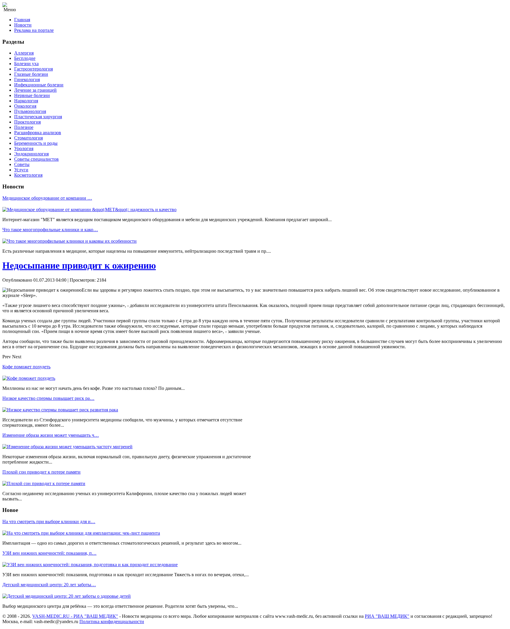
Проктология (27, 121)
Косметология (28, 175)
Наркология (26, 100)
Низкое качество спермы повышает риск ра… (48, 398)
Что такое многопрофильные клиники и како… (50, 229)
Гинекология (27, 79)
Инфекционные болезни (38, 84)
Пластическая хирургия (38, 116)
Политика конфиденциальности (111, 621)
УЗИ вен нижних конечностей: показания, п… (49, 553)
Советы (22, 164)
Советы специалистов (36, 159)
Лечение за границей (35, 90)
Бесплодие (24, 58)
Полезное (23, 127)
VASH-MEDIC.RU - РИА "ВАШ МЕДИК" (75, 616)
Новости (23, 24)
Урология (23, 148)
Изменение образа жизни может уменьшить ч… (50, 435)
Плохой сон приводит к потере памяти (41, 471)
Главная (22, 19)
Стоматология (28, 137)
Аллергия (24, 52)
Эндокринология (31, 153)
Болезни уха (26, 63)
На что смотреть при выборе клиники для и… (48, 521)
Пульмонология (30, 111)
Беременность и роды (36, 143)
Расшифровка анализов (37, 132)
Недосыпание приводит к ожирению (79, 265)
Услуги (21, 169)
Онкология (25, 106)
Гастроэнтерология (33, 68)
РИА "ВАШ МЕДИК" (387, 616)
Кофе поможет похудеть (26, 366)
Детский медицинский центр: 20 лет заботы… (49, 584)
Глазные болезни (31, 74)
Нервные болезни (32, 95)
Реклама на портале (34, 30)
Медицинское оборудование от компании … (47, 198)
